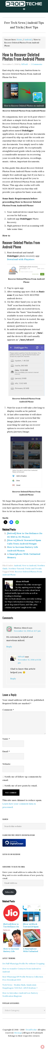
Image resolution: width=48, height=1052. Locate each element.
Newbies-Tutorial (16, 568)
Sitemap (18, 1033)
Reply (9, 646)
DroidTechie (24, 4)
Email (6, 751)
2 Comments (36, 64)
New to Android (29, 565)
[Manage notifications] (42, 1047)
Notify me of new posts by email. (21, 785)
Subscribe (9, 892)
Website (6, 764)
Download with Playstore (20, 259)
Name (6, 738)
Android (17, 565)
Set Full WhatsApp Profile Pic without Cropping (23, 963)
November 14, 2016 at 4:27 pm (27, 631)
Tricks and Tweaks (33, 568)
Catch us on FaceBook (11, 854)
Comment (8, 709)
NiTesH (21, 656)
